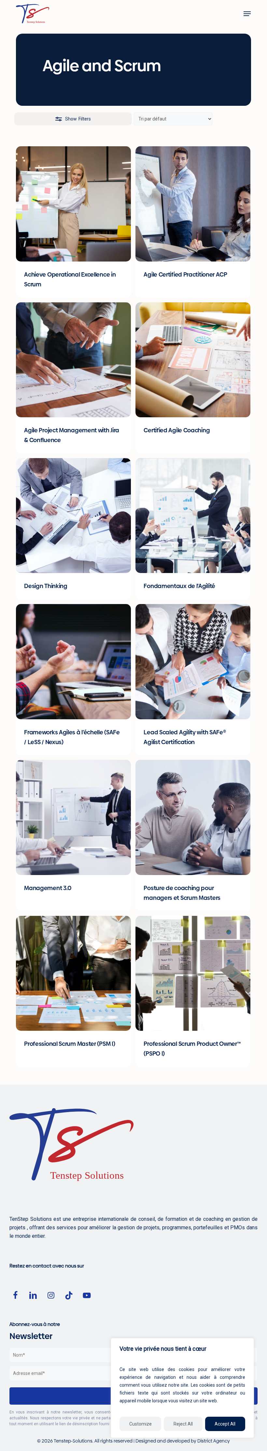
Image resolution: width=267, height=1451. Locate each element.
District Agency (213, 1441)
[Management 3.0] (73, 817)
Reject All (183, 1424)
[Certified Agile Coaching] (192, 360)
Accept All (225, 1424)
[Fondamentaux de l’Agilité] (192, 515)
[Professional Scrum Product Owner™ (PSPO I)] (192, 973)
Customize (140, 1424)
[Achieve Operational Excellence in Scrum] (73, 204)
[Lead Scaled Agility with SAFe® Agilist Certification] (192, 661)
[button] (247, 13)
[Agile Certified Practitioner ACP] (192, 204)
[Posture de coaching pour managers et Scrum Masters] (192, 817)
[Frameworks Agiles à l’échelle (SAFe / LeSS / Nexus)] (73, 661)
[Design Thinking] (73, 515)
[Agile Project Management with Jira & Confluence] (73, 360)
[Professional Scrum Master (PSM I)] (73, 973)
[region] (182, 1388)
